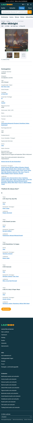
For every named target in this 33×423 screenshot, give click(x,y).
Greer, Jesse (4, 169)
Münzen (17, 17)
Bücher (22, 17)
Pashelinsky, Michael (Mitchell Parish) (17, 181)
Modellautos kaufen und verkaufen (10, 399)
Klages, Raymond (17, 179)
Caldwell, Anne (5, 178)
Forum (30, 8)
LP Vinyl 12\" (22, 26)
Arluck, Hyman (5, 167)
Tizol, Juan (21, 172)
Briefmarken (4, 17)
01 (1, 98)
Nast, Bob (3, 172)
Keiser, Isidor (9, 179)
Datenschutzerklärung (18, 419)
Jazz (2, 145)
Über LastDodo (5, 332)
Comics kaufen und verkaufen (8, 379)
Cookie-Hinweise (28, 419)
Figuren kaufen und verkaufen (8, 390)
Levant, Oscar (27, 170)
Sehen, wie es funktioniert (21, 1)
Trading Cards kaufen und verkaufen (10, 407)
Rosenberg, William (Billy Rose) (9, 182)
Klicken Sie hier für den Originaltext (11, 161)
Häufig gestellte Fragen (7, 358)
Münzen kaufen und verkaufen (9, 382)
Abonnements (4, 346)
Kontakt (3, 361)
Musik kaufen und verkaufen (8, 401)
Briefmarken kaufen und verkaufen (10, 376)
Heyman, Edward (10, 170)
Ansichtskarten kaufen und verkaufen (10, 396)
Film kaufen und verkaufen (8, 404)
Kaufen (3, 8)
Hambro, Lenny (22, 169)
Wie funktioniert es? (6, 355)
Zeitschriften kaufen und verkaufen (10, 387)
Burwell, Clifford (14, 167)
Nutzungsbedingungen (6, 419)
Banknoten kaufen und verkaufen (9, 393)
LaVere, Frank (19, 170)
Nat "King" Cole (14, 26)
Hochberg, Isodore (8, 303)
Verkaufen (12, 8)
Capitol (3, 103)
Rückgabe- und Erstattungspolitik (9, 367)
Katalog (22, 8)
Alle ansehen (6, 309)
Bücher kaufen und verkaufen (8, 385)
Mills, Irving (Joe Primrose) (10, 281)
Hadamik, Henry (12, 169)
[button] (27, 4)
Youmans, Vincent (18, 173)
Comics (11, 17)
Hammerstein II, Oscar (16, 178)
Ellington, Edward (24, 167)
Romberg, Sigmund (12, 172)
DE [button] (23, 4)
